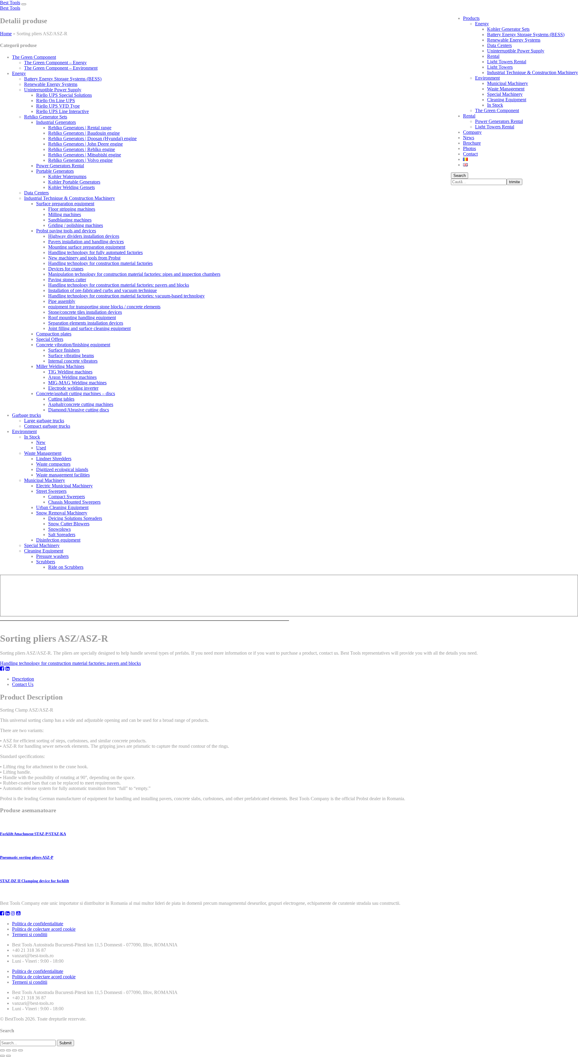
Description (23, 678)
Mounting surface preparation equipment (86, 247)
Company (472, 132)
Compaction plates (53, 333)
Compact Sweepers (66, 496)
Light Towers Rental (506, 61)
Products (471, 18)
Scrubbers (45, 561)
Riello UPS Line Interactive (62, 111)
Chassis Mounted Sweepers (74, 502)
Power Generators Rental (499, 121)
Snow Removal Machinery (61, 512)
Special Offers (49, 339)
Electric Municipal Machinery (64, 485)
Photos (469, 148)
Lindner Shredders (53, 458)
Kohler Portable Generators (74, 181)
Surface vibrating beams (71, 355)
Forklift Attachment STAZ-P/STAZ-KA (33, 834)
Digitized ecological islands (62, 469)
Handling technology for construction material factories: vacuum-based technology (126, 295)
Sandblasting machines (70, 219)
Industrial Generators (56, 122)
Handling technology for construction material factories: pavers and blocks (118, 285)
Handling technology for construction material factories (100, 263)
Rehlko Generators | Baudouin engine (84, 133)
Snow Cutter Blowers (68, 523)
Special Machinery (505, 94)
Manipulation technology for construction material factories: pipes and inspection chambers (134, 274)
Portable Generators (55, 171)
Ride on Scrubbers (65, 567)
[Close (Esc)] (2, 1050)
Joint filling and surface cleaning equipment (89, 328)
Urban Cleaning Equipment (62, 507)
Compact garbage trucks (47, 426)
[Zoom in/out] (20, 1050)
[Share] (8, 1050)
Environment (487, 77)
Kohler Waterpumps (67, 176)
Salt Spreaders (61, 534)
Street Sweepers (51, 491)
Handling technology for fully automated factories (95, 252)
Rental (493, 56)
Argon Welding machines (72, 377)
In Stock (495, 105)
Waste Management (505, 88)
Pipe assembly (61, 301)
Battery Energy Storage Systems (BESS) (525, 34)
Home (6, 33)
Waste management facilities (63, 474)
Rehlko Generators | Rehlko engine (81, 149)
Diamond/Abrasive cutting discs (78, 409)
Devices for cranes (65, 268)
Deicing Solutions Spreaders (75, 518)
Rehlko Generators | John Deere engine (85, 143)
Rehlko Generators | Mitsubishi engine (84, 154)
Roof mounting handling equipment (82, 317)
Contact (470, 153)
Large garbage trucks (44, 420)
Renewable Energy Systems (513, 39)
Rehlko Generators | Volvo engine (80, 160)
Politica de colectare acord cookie (44, 929)
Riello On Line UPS (55, 100)
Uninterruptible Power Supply (515, 50)
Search (459, 175)
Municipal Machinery (507, 83)
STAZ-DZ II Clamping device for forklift (34, 881)
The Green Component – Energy (55, 62)
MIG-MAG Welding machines (77, 382)
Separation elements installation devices (85, 323)
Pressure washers (52, 556)
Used (41, 447)
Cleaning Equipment (506, 99)
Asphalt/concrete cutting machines (80, 404)
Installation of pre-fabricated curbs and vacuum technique (102, 290)
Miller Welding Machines (60, 366)
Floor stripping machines (71, 209)
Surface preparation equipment (65, 203)
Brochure (472, 143)
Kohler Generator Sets (508, 29)
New (40, 442)
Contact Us (22, 684)
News (468, 137)
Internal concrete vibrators (73, 360)
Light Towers (500, 67)
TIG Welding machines (70, 371)
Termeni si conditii (29, 934)
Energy (482, 23)
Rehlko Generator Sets (45, 116)
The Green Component (497, 110)
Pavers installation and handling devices (86, 241)
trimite (514, 182)
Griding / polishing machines (75, 225)
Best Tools (10, 2)
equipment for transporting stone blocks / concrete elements (104, 306)
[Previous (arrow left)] (2, 1056)
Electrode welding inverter (73, 388)
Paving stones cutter (67, 279)
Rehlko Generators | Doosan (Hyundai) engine (92, 138)
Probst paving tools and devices (66, 230)
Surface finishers (64, 350)
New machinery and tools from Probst (84, 257)
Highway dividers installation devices (83, 236)
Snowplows (59, 529)
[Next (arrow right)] (8, 1056)
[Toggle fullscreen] (14, 1050)
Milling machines (64, 214)
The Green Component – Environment (61, 68)
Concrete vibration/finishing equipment (73, 344)
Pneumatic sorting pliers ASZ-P (26, 857)
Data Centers (499, 45)
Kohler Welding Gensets (71, 187)
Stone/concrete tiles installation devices (85, 312)
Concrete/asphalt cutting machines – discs (75, 393)
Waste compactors (53, 464)
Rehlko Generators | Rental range (79, 127)
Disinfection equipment (58, 540)
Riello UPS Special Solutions (64, 95)
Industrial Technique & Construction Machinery (532, 72)
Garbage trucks (26, 415)
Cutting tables (61, 398)
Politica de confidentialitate (37, 923)
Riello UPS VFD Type (58, 106)
